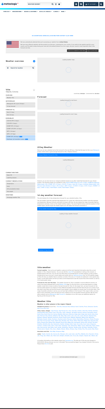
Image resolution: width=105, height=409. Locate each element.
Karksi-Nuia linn (48, 314)
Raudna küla (44, 322)
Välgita (58, 329)
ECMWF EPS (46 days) (14, 136)
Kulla (93, 314)
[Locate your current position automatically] (55, 4)
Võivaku (72, 329)
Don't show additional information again (68, 357)
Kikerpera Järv (64, 334)
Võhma (67, 329)
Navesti (45, 319)
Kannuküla (90, 312)
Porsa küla (43, 308)
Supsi (75, 324)
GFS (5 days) (60, 185)
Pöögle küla (87, 320)
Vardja (59, 327)
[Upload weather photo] (81, 4)
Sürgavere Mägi (60, 331)
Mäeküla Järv (84, 334)
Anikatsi (79, 310)
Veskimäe (90, 327)
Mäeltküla (78, 317)
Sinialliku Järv (68, 335)
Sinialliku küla (46, 324)
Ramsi (39, 322)
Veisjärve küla (77, 327)
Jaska (63, 312)
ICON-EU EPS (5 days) (13, 120)
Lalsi (72, 315)
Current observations (14, 181)
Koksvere (71, 314)
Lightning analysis (11, 177)
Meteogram (96, 150)
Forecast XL (10, 109)
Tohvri (52, 325)
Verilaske (84, 327)
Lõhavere (85, 315)
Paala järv (91, 334)
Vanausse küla (66, 306)
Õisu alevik (88, 329)
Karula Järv (56, 334)
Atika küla (85, 310)
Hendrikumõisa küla (42, 312)
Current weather (12, 172)
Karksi (95, 312)
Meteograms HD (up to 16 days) (15, 103)
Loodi (81, 315)
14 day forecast (11, 106)
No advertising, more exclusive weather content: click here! (52, 35)
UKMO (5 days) (45, 187)
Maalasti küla (92, 315)
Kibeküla (60, 314)
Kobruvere (65, 314)
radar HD (70, 272)
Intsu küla (59, 312)
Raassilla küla (94, 320)
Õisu (83, 329)
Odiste (49, 319)
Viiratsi (95, 327)
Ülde (93, 329)
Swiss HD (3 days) (78, 184)
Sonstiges (9, 195)
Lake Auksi (72, 334)
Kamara (85, 312)
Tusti (69, 325)
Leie (75, 315)
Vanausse (90, 306)
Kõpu (62, 315)
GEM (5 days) (68, 185)
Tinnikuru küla (47, 325)
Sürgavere (93, 324)
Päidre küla (58, 320)
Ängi (76, 329)
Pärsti (71, 320)
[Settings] (76, 4)
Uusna (83, 325)
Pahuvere (69, 319)
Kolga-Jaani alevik (86, 314)
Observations (17, 11)
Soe (52, 324)
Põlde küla (80, 320)
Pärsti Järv (56, 335)
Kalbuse (73, 306)
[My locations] (59, 4)
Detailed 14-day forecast (45, 250)
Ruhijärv (62, 335)
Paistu (74, 319)
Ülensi (96, 329)
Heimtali (95, 310)
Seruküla (95, 322)
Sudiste (62, 324)
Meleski (45, 317)
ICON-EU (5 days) (67, 184)
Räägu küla (70, 322)
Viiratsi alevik (41, 329)
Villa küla (59, 306)
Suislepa (67, 324)
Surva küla (80, 324)
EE (18, 3)
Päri (68, 320)
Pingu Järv (43, 335)
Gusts (8, 186)
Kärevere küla (44, 315)
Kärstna (50, 315)
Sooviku (81, 306)
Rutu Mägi (52, 331)
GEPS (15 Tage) (11, 134)
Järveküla (74, 312)
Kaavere (80, 312)
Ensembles (10, 118)
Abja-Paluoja (54, 310)
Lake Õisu (77, 334)
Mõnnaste (39, 319)
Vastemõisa (65, 327)
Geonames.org (69, 340)
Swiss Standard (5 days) (49, 185)
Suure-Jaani (86, 324)
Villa (51, 329)
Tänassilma (74, 325)
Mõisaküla (91, 317)
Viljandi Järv (87, 335)
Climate (56, 11)
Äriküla (80, 329)
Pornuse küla (46, 320)
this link (47, 343)
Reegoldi (58, 322)
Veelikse (71, 327)
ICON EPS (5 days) (12, 123)
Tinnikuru (39, 325)
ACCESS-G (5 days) (78, 185)
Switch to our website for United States (76, 50)
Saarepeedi (77, 322)
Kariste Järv (49, 334)
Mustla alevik (66, 317)
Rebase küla (51, 322)
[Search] (52, 4)
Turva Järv (76, 335)
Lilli (78, 315)
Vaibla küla (88, 325)
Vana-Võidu (51, 327)
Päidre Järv (50, 335)
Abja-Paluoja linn (63, 310)
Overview (9, 95)
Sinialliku (39, 324)
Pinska (91, 319)
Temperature (10, 183)
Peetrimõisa (80, 319)
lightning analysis (78, 275)
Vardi (55, 327)
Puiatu (52, 320)
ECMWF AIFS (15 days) (54, 184)
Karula (55, 314)
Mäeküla (73, 317)
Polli (41, 320)
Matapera (39, 317)
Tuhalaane (64, 325)
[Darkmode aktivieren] (101, 4)
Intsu (54, 312)
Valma (93, 325)
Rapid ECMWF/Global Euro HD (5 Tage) (76, 182)
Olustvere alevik (62, 319)
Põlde (75, 320)
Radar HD (9, 175)
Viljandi (47, 329)
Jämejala (68, 312)
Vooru (54, 329)
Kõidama (55, 315)
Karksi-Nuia (40, 314)
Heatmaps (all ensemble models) (17, 139)
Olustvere (54, 319)
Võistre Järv (94, 335)
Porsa (85, 306)
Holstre (50, 312)
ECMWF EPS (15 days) (13, 126)
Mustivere (55, 317)
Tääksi (79, 325)
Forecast (6, 11)
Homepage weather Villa (13, 197)
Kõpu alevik (67, 315)
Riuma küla (64, 322)
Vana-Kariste (43, 327)
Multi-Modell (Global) (68, 187)
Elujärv (44, 334)
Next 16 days (10, 114)
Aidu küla (74, 310)
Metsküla (50, 317)
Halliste (90, 310)
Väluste (63, 329)
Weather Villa (10, 97)
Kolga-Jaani (77, 314)
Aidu (69, 310)
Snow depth (10, 191)
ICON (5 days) (88, 185)
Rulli (48, 308)
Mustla (61, 317)
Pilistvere (86, 319)
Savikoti (90, 322)
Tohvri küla (58, 325)
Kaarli (77, 306)
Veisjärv (81, 335)
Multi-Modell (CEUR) (56, 187)
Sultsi (71, 324)
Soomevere (56, 324)
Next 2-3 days (10, 112)
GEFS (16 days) (11, 131)
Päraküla (64, 320)
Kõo (59, 315)
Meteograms (10, 101)
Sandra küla (84, 322)
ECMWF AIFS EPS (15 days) (14, 128)
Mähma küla (85, 317)
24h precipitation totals (13, 189)
